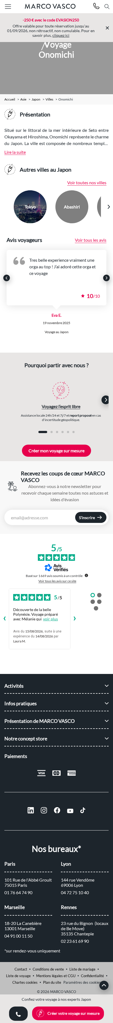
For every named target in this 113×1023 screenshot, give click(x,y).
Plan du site (52, 982)
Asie (23, 99)
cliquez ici (60, 35)
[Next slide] (108, 206)
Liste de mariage (82, 969)
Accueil (9, 99)
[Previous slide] (4, 206)
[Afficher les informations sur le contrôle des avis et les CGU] (86, 575)
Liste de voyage (18, 976)
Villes (49, 99)
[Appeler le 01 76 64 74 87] (96, 7)
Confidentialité (92, 976)
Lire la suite (15, 152)
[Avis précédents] (4, 619)
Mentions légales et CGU (55, 976)
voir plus (50, 619)
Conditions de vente (48, 969)
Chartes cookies (25, 982)
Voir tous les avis (90, 239)
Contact (21, 969)
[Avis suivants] (75, 619)
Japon (36, 99)
